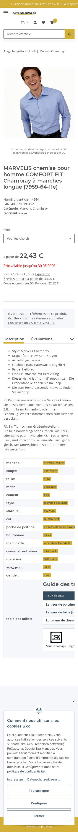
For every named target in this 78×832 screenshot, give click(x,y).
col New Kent (51, 518)
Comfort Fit (50, 470)
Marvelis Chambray (34, 208)
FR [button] (23, 22)
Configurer (39, 803)
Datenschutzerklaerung (43, 779)
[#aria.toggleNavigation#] (5, 10)
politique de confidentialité (26, 771)
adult (47, 567)
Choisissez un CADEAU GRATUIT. (31, 323)
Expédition (42, 274)
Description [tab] (13, 339)
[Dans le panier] (6, 64)
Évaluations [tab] (41, 339)
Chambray (50, 486)
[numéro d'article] (70, 34)
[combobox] (39, 238)
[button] (35, 22)
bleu (46, 494)
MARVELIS (49, 510)
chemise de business (55, 502)
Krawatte (55, 387)
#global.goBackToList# (21, 51)
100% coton (50, 559)
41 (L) (47, 478)
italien (47, 534)
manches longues (54, 462)
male (47, 575)
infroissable (50, 551)
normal (43, 378)
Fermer (39, 816)
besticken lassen (61, 405)
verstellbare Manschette (57, 543)
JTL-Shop (46, 826)
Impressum (15, 779)
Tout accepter (39, 790)
